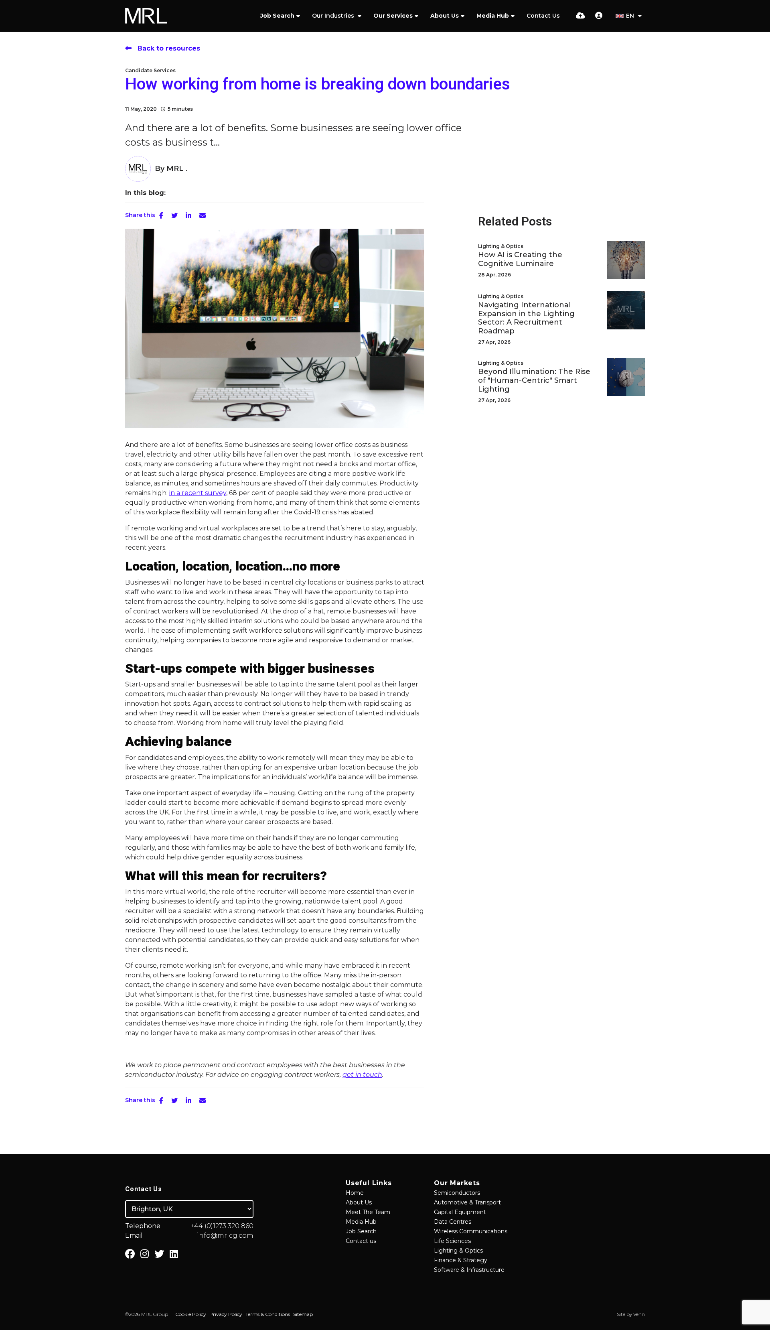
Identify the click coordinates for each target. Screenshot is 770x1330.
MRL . (177, 168)
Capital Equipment (460, 1212)
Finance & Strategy (460, 1260)
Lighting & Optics (500, 246)
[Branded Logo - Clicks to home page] (146, 16)
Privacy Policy (225, 1314)
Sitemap (303, 1314)
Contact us (361, 1241)
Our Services (393, 15)
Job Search (277, 15)
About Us (444, 15)
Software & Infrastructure (469, 1269)
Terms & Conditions (267, 1314)
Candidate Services (150, 70)
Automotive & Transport (467, 1202)
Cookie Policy (190, 1314)
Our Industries (334, 15)
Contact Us (543, 15)
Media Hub (492, 15)
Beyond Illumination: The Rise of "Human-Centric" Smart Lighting (534, 380)
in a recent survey (197, 493)
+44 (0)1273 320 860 (221, 1226)
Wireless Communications (470, 1231)
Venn (639, 1314)
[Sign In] (598, 15)
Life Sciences (452, 1241)
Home (355, 1192)
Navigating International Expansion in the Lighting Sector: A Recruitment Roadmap (526, 318)
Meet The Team (368, 1212)
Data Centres (452, 1221)
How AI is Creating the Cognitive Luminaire (520, 259)
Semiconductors (457, 1192)
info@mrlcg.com (225, 1235)
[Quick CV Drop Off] (580, 15)
